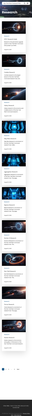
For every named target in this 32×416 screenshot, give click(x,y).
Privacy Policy (26, 413)
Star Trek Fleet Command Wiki (12, 3)
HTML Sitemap (17, 415)
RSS (12, 415)
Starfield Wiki (16, 407)
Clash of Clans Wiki (15, 406)
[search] (24, 3)
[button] (27, 3)
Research (6, 36)
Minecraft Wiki (24, 406)
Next (18, 369)
